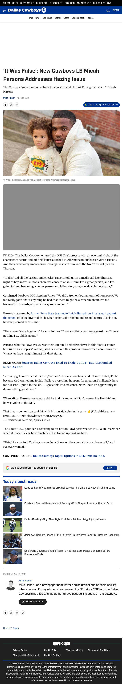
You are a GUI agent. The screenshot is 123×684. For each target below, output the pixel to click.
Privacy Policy (20, 650)
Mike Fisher (9, 98)
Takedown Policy (74, 650)
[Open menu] (4, 10)
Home (30, 18)
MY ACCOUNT (84, 3)
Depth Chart (78, 18)
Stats (66, 18)
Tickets (90, 18)
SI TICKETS (42, 3)
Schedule (47, 18)
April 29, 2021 (42, 420)
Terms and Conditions (99, 650)
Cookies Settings (52, 655)
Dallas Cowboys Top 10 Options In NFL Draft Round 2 (69, 456)
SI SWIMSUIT (27, 3)
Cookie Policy (50, 650)
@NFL (7, 415)
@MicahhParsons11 (103, 411)
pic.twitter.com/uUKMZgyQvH (45, 415)
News (16, 628)
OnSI (37, 18)
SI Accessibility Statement (26, 655)
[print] (22, 612)
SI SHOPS (70, 3)
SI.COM (6, 3)
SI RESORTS (56, 3)
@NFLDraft (19, 415)
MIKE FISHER (25, 581)
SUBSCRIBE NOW (102, 3)
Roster (57, 18)
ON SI (15, 3)
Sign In (116, 10)
